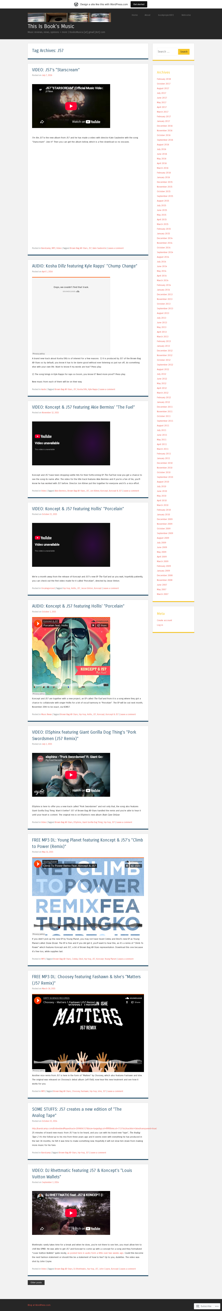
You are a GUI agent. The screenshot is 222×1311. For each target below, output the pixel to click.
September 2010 (165, 477)
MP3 (53, 248)
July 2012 (161, 374)
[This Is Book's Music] (69, 21)
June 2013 (162, 322)
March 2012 (162, 392)
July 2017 (161, 93)
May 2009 (161, 552)
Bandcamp (46, 248)
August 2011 (163, 425)
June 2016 (162, 154)
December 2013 (165, 294)
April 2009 (162, 556)
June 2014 (162, 266)
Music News (46, 714)
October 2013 (163, 303)
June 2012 (162, 378)
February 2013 (164, 341)
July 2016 (161, 149)
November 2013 (164, 299)
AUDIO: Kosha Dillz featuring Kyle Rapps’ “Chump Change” (84, 266)
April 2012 (162, 388)
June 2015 (162, 210)
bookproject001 (166, 15)
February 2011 (164, 453)
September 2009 (165, 533)
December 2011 (165, 406)
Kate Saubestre (99, 248)
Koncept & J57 (115, 491)
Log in (160, 625)
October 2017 (163, 83)
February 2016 (164, 172)
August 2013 (163, 313)
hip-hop (66, 588)
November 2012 (164, 355)
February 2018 (164, 79)
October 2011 (163, 416)
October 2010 (163, 472)
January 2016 (163, 177)
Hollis (73, 588)
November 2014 (164, 243)
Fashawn (85, 1091)
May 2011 (161, 439)
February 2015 (164, 229)
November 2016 (164, 130)
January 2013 (163, 346)
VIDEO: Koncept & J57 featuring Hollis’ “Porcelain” (78, 508)
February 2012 (164, 397)
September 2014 (165, 252)
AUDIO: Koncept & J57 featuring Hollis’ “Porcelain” (78, 606)
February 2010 (164, 510)
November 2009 (164, 524)
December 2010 (165, 463)
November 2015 (164, 186)
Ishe (100, 1091)
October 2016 (163, 135)
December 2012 (165, 350)
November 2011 (164, 411)
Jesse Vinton (87, 588)
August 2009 (163, 538)
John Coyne (104, 1269)
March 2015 (162, 224)
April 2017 (162, 107)
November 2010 (164, 467)
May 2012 (161, 383)
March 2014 (162, 280)
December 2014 (165, 238)
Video (59, 248)
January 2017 (163, 121)
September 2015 (165, 196)
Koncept (104, 491)
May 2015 (161, 214)
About (147, 15)
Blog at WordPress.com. (39, 1305)
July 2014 (161, 261)
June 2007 (162, 584)
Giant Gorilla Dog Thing (92, 822)
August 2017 (163, 88)
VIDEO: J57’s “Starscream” (56, 69)
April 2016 (162, 163)
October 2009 (163, 528)
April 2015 (162, 219)
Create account (164, 620)
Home (135, 15)
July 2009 (161, 542)
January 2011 (163, 458)
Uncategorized (48, 588)
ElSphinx (77, 822)
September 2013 (165, 308)
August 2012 (163, 369)
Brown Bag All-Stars (79, 248)
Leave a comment (116, 248)
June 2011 (162, 435)
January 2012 (163, 402)
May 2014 (161, 271)
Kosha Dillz (82, 389)
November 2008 (164, 580)
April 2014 (162, 275)
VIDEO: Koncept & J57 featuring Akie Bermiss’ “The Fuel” (83, 407)
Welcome (186, 15)
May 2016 (161, 158)
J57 (90, 248)
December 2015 (165, 182)
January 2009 (163, 570)
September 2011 (165, 421)
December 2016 (165, 126)
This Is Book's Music (51, 26)
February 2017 (164, 116)
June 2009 (162, 547)
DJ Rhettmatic (80, 1269)
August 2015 (163, 200)
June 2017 (162, 97)
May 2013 (161, 327)
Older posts (36, 1282)
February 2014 (164, 285)
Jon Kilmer (94, 491)
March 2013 (162, 336)
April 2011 (162, 444)
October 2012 (163, 360)
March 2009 (162, 561)
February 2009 (164, 566)
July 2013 (161, 318)
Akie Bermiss (60, 491)
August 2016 (163, 144)
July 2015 (161, 205)
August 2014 (163, 257)
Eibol (81, 959)
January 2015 (163, 233)
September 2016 (165, 140)
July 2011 (161, 430)
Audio (43, 389)
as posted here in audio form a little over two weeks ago (95, 1253)
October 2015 (163, 191)
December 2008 (165, 575)
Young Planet (110, 959)
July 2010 (161, 486)
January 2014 (163, 289)
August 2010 (163, 481)
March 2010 (162, 505)
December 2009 (165, 519)
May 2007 (161, 589)
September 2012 (165, 364)
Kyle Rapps (93, 389)
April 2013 (162, 332)
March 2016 (162, 168)
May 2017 (161, 102)
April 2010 (162, 500)
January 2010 (163, 514)
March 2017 (162, 111)
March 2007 (162, 594)
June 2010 (162, 491)
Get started (138, 4)
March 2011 (162, 449)
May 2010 (161, 495)
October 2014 (163, 247)
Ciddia (75, 959)
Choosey (76, 1091)
